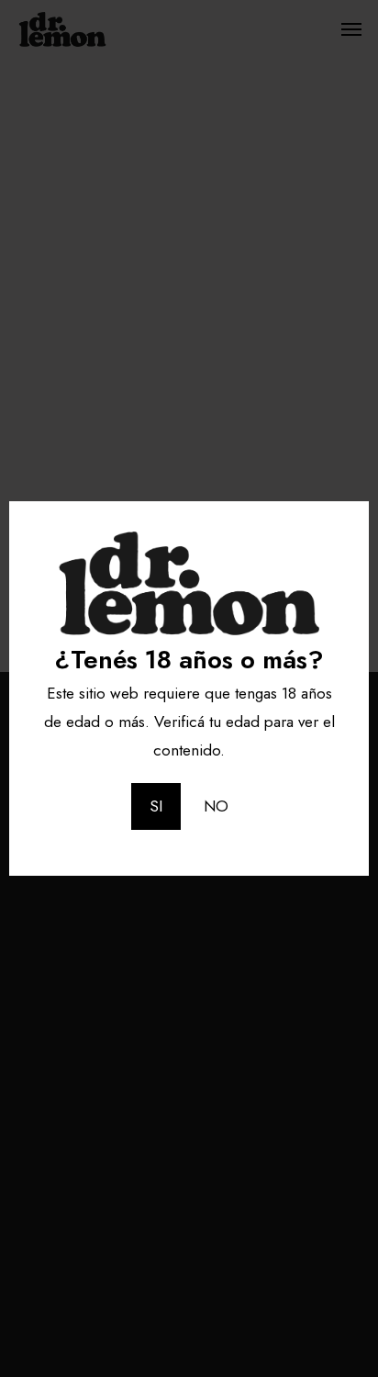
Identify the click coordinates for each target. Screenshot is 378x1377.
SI (156, 806)
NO (216, 806)
